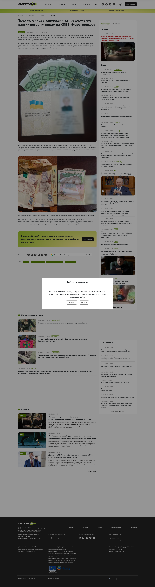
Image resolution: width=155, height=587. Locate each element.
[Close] (109, 282)
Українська (71, 302)
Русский (84, 302)
